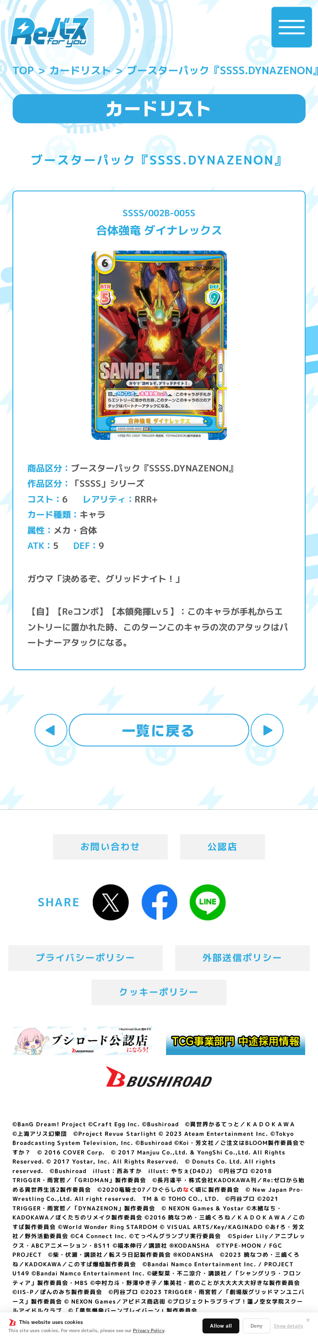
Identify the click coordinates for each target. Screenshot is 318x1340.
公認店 (222, 846)
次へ (267, 730)
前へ (50, 730)
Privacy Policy (148, 1330)
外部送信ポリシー (242, 957)
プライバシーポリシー (86, 957)
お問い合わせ (110, 846)
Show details (288, 1326)
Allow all (221, 1325)
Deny (257, 1325)
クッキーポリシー (159, 992)
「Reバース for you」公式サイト (49, 32)
